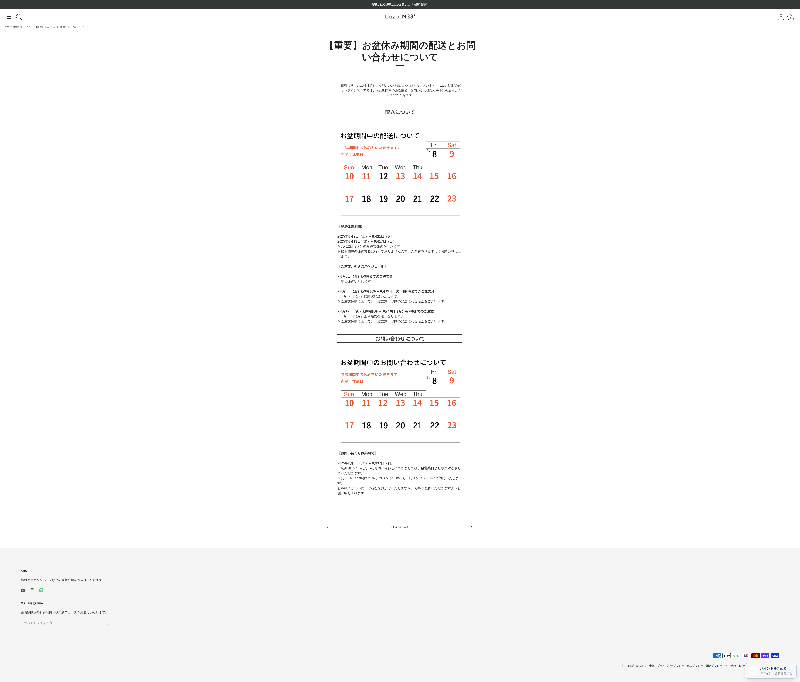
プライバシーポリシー (670, 665)
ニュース (28, 26)
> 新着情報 (16, 26)
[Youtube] (23, 590)
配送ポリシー (714, 665)
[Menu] (9, 16)
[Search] (19, 17)
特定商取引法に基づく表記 (638, 665)
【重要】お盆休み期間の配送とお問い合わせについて (62, 26)
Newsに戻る (400, 527)
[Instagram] (32, 590)
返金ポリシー (695, 665)
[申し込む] (106, 624)
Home (7, 26)
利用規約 (730, 665)
